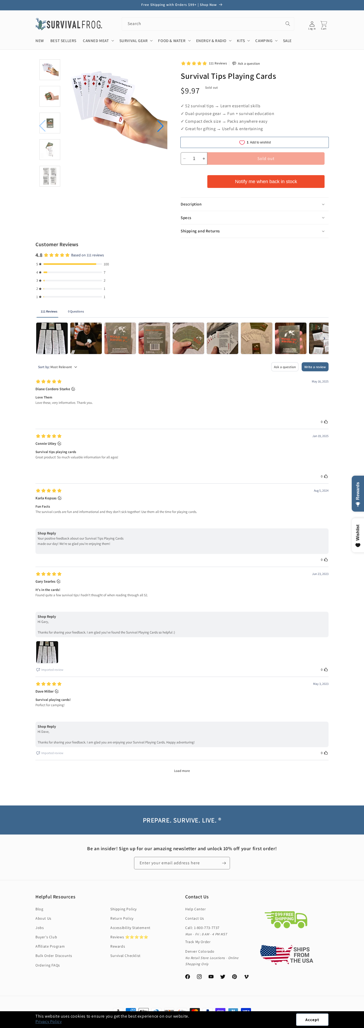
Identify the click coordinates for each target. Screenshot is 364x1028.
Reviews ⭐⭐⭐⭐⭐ (129, 937)
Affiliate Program (50, 946)
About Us (43, 918)
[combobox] (208, 24)
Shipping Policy (123, 909)
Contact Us (194, 918)
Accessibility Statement (130, 927)
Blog (39, 909)
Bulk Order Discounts (53, 955)
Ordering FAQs (47, 965)
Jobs (39, 927)
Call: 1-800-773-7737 (202, 927)
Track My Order (198, 941)
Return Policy (122, 918)
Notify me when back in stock (266, 181)
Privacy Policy (48, 1021)
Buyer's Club (46, 937)
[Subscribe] (224, 863)
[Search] (288, 24)
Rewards (117, 946)
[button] (98, 41)
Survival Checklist (125, 955)
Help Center (195, 909)
